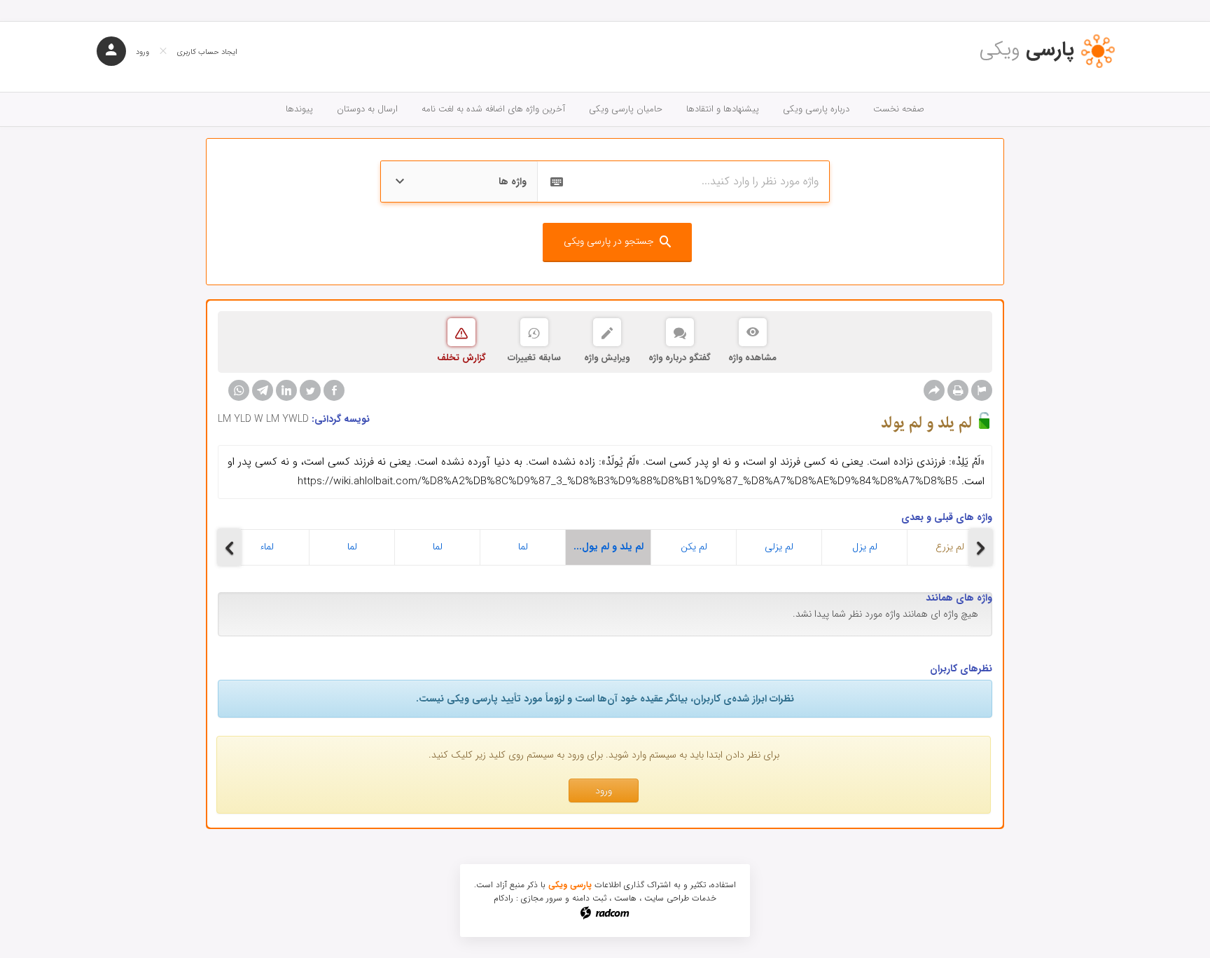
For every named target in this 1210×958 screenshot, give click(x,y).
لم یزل (864, 546)
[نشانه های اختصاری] (981, 390)
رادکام (503, 898)
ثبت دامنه (589, 898)
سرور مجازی (541, 898)
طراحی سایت (666, 898)
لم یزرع (950, 546)
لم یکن (694, 546)
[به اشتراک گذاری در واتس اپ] (238, 390)
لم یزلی (779, 546)
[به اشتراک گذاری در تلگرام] (262, 390)
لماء (267, 546)
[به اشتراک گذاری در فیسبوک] (334, 390)
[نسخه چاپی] (957, 390)
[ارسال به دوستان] (934, 390)
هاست (625, 898)
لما (352, 546)
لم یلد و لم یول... (608, 546)
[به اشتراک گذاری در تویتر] (310, 390)
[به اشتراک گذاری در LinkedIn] (286, 390)
